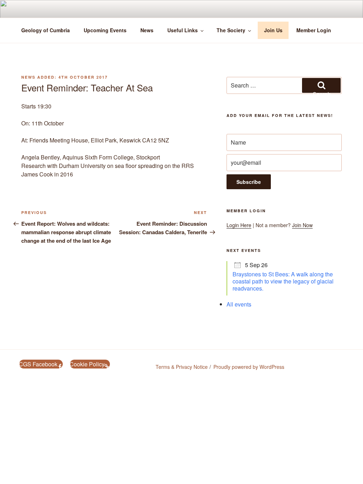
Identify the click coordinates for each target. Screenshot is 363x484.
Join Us (273, 30)
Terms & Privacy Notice (182, 366)
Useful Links (182, 30)
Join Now (302, 225)
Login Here (239, 225)
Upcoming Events (105, 30)
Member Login (313, 30)
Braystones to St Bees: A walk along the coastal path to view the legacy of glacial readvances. (283, 281)
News (146, 30)
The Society (231, 30)
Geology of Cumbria (45, 30)
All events (239, 304)
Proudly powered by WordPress (248, 366)
